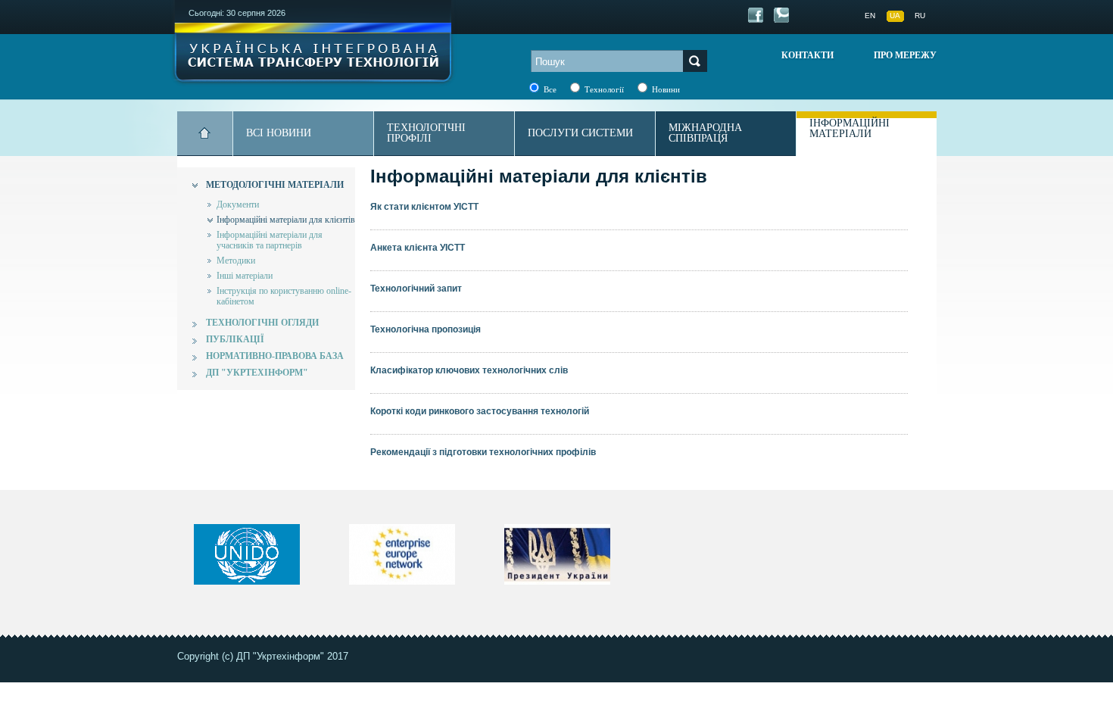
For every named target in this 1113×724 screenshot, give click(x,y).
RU (920, 15)
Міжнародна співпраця (705, 133)
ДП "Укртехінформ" (257, 372)
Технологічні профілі (426, 133)
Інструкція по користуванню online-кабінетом (284, 296)
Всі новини (278, 133)
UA (895, 15)
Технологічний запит (416, 288)
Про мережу (905, 55)
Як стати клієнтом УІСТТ (424, 206)
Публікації (235, 339)
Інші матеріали (245, 275)
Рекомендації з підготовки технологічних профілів (483, 452)
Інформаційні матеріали (849, 128)
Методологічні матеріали (275, 184)
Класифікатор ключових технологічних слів (469, 370)
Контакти (807, 55)
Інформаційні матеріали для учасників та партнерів (270, 240)
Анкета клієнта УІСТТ (417, 247)
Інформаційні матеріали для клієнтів (286, 219)
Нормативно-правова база (275, 356)
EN (870, 15)
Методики (236, 260)
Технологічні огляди (262, 322)
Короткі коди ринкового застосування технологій (479, 411)
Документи (238, 204)
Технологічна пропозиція (425, 329)
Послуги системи (580, 133)
